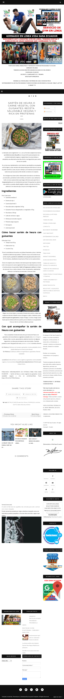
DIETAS (9, 402)
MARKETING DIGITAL (49, 285)
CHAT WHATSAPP (48, 233)
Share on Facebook (14, 394)
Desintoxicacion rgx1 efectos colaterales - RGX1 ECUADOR (34, 638)
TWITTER (46, 246)
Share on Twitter (30, 394)
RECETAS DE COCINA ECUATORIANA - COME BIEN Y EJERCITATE (30, 630)
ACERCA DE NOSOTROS (49, 260)
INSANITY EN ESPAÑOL (49, 256)
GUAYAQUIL (31, 402)
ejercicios (20, 402)
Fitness (26, 402)
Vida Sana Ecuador (56, 517)
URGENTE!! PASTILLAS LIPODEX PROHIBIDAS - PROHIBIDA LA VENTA (31, 621)
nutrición (37, 402)
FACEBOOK (46, 250)
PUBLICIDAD (46, 253)
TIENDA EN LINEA (48, 220)
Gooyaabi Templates (33, 696)
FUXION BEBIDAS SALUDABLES (51, 211)
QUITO (15, 404)
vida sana (23, 404)
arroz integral (36, 337)
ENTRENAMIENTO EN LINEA (50, 236)
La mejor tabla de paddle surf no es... (7, 445)
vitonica (28, 404)
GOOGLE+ (53, 492)
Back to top (57, 697)
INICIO (45, 296)
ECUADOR (15, 402)
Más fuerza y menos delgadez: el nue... (34, 441)
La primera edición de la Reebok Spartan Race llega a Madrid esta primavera (30, 645)
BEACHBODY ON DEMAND (50, 230)
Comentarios (48, 111)
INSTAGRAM (46, 243)
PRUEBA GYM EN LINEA (49, 223)
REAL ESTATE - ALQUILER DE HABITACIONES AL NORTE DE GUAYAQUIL (51, 291)
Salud (19, 404)
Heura (20, 152)
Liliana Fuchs (21, 364)
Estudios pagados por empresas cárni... (21, 441)
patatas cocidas (26, 343)
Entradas (47, 108)
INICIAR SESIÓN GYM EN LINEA (51, 207)
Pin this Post (23, 397)
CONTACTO (46, 226)
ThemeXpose (16, 696)
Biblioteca (46, 478)
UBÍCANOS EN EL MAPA (49, 240)
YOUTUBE (53, 485)
